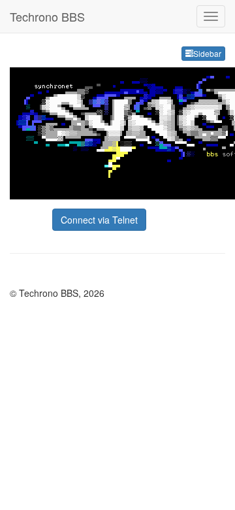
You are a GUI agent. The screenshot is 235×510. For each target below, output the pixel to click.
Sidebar (207, 53)
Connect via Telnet (99, 219)
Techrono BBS (47, 16)
